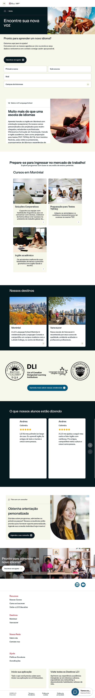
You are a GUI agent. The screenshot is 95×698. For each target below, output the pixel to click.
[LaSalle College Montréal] (14, 3)
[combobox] (47, 84)
